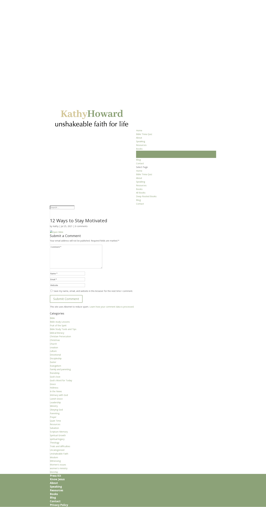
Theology (54, 442)
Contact (140, 163)
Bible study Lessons (60, 321)
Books (139, 148)
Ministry (54, 405)
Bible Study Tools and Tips (63, 329)
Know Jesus (57, 479)
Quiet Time (55, 420)
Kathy (55, 226)
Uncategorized (57, 450)
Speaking (140, 141)
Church (53, 343)
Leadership (55, 402)
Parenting (54, 413)
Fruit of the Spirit (58, 325)
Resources (141, 145)
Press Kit (55, 475)
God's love (55, 376)
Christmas (55, 340)
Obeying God (56, 409)
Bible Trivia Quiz (144, 134)
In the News (56, 391)
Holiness (54, 387)
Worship (54, 472)
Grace (53, 384)
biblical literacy (57, 332)
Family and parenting (60, 369)
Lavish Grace (56, 398)
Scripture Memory (59, 431)
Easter (53, 362)
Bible (52, 318)
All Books (140, 152)
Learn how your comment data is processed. (111, 306)
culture (53, 351)
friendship (55, 373)
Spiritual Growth (58, 435)
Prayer (53, 417)
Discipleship (56, 358)
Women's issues (58, 464)
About (139, 137)
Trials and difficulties (60, 446)
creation (54, 347)
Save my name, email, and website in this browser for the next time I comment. (93, 291)
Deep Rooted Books (146, 156)
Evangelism (55, 365)
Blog (138, 159)
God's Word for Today (61, 380)
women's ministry (58, 468)
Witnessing (55, 460)
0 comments (81, 226)
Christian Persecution (60, 336)
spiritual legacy (57, 439)
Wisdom (54, 457)
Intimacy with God (59, 395)
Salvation (54, 428)
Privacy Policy (59, 505)
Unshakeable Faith (59, 453)
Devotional (55, 354)
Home (139, 130)
